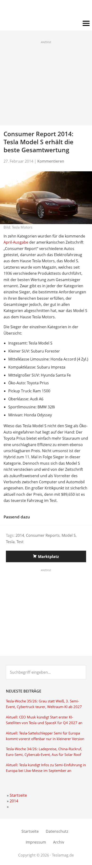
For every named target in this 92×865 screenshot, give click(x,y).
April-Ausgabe (16, 242)
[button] (46, 23)
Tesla (10, 541)
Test (20, 541)
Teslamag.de (46, 10)
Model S (69, 535)
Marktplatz (48, 556)
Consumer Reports (43, 535)
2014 (20, 535)
